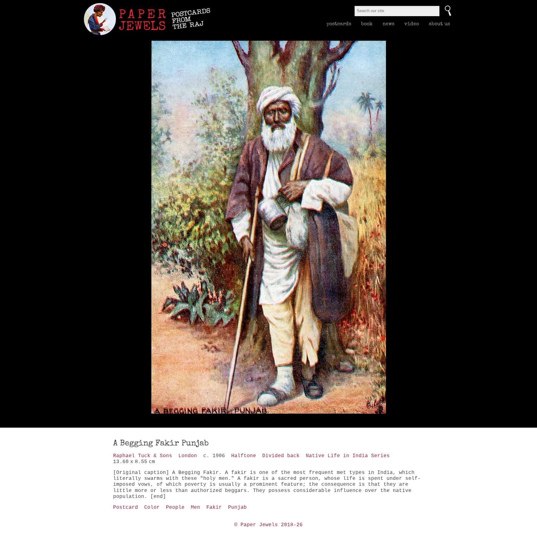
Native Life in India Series (348, 456)
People (175, 507)
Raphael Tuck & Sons (142, 456)
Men (195, 507)
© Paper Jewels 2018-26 (268, 525)
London (187, 456)
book (367, 24)
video (411, 24)
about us (439, 24)
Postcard (125, 507)
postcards (339, 24)
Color (152, 507)
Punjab (237, 507)
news (388, 24)
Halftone (243, 456)
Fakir (214, 507)
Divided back (281, 456)
